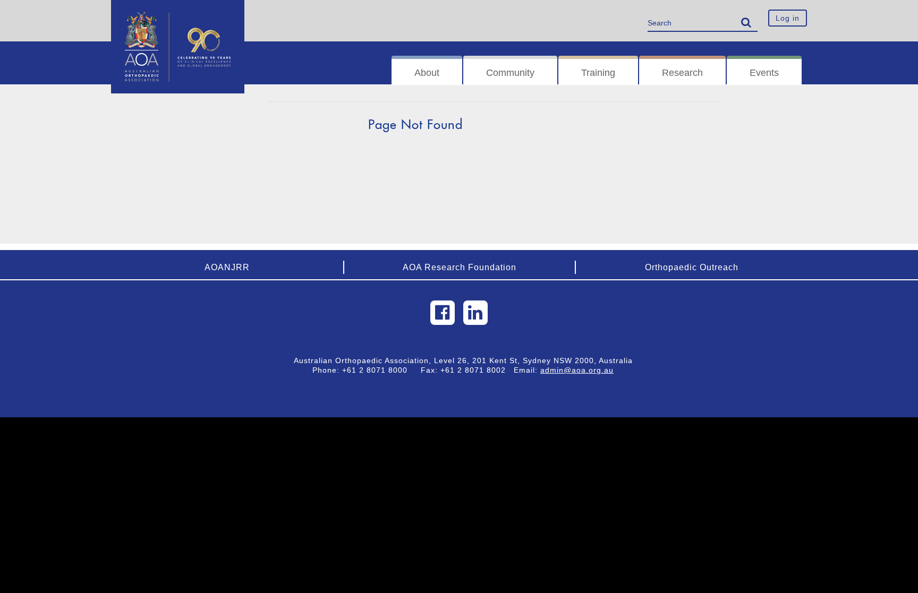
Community (510, 72)
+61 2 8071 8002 (477, 370)
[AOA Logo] (177, 13)
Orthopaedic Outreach (691, 267)
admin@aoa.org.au (577, 370)
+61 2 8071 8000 (378, 370)
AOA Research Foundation (459, 267)
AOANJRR (227, 267)
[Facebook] (442, 312)
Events (764, 72)
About (426, 72)
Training (598, 72)
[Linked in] (475, 312)
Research (682, 72)
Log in (788, 18)
